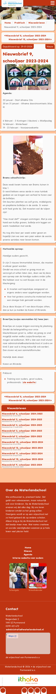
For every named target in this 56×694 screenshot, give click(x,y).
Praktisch (20, 22)
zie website (29, 382)
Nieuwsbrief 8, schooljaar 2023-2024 (26, 35)
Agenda (28, 554)
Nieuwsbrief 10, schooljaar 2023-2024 (29, 39)
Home (8, 22)
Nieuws (28, 551)
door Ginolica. (2, 682)
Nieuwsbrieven (37, 22)
